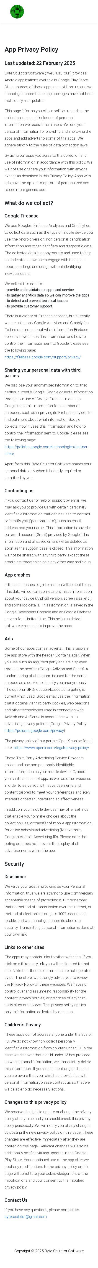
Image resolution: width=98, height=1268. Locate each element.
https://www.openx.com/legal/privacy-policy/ (51, 747)
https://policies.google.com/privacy (34, 730)
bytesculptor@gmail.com (26, 1216)
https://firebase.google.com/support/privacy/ (43, 357)
